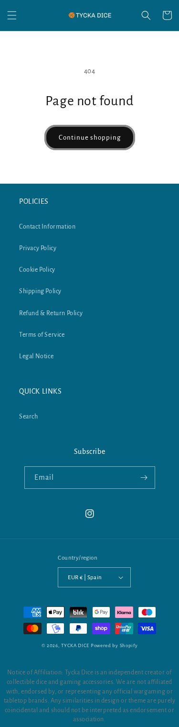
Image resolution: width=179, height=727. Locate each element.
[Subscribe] (144, 477)
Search (28, 416)
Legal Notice (36, 356)
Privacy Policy (37, 248)
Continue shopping (90, 137)
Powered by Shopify (114, 645)
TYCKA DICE (75, 645)
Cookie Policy (37, 269)
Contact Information (47, 226)
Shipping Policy (40, 291)
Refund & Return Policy (51, 313)
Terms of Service (42, 334)
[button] (11, 15)
